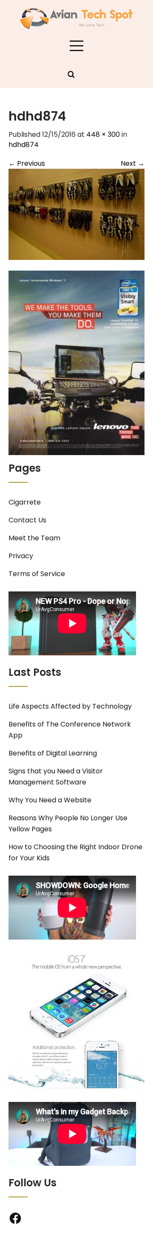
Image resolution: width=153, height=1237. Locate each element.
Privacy (20, 556)
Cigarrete (24, 502)
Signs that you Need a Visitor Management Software (55, 776)
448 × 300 (103, 134)
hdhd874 (23, 145)
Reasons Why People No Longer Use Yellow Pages (68, 823)
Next (132, 163)
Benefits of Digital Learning (52, 753)
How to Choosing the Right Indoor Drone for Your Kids (75, 852)
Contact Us (27, 520)
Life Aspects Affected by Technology (70, 706)
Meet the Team (34, 538)
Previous (26, 163)
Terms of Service (36, 574)
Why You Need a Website (49, 800)
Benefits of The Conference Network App (69, 729)
